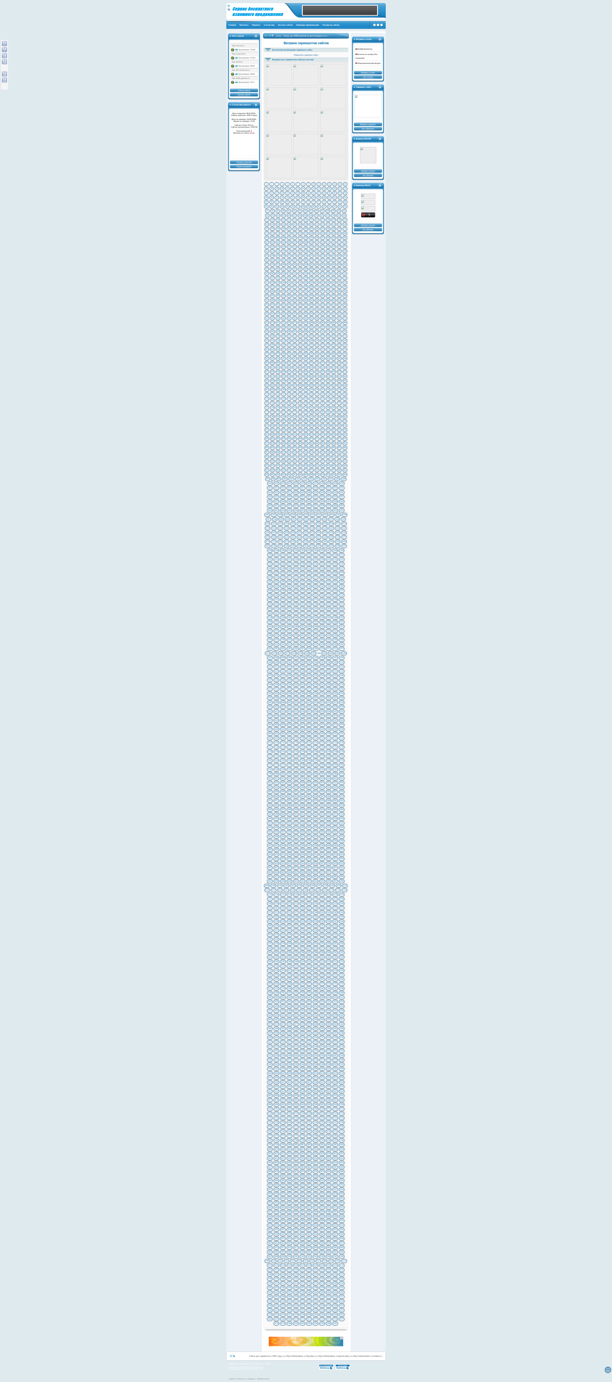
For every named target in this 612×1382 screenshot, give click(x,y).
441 (344, 309)
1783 (322, 765)
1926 (315, 818)
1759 (322, 756)
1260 (283, 573)
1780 (302, 765)
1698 (315, 734)
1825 (283, 783)
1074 (296, 506)
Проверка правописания (307, 25)
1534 (342, 671)
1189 (293, 546)
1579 (322, 689)
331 (317, 278)
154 (333, 224)
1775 (270, 765)
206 (289, 242)
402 (294, 300)
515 (339, 331)
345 (311, 282)
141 (344, 220)
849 (278, 434)
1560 (276, 684)
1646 (289, 716)
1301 (315, 586)
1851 (296, 792)
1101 (312, 515)
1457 (315, 644)
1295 (276, 586)
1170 (337, 537)
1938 (315, 823)
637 (266, 372)
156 (344, 224)
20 (282, 188)
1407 (303, 626)
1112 (300, 519)
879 (278, 443)
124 (333, 215)
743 (272, 403)
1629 (335, 707)
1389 (342, 617)
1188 (286, 546)
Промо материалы (244, 166)
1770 (315, 760)
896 (289, 448)
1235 (276, 564)
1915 (322, 814)
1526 (289, 671)
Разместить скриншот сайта (306, 55)
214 (333, 242)
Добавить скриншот (368, 124)
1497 (335, 658)
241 (317, 251)
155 (339, 224)
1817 (309, 778)
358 (300, 287)
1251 (302, 568)
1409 (316, 626)
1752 (276, 756)
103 (300, 211)
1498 (342, 658)
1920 (276, 818)
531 (344, 336)
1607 (270, 702)
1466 (296, 649)
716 (289, 394)
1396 (309, 622)
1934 (289, 823)
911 (289, 452)
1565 (309, 684)
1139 (306, 528)
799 (333, 416)
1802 (289, 774)
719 (305, 394)
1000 (285, 479)
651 (344, 372)
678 (328, 381)
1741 (283, 751)
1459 (329, 644)
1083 (276, 510)
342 (294, 282)
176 (289, 233)
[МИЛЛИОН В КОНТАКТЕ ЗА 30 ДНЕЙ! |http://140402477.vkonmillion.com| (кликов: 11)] (306, 75)
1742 (289, 751)
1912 (302, 814)
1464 (283, 649)
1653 (335, 716)
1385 (315, 617)
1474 (268, 653)
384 (278, 296)
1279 (329, 577)
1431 (302, 635)
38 (293, 193)
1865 (309, 796)
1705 (283, 738)
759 (278, 407)
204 (278, 242)
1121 (274, 524)
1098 (293, 515)
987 (294, 474)
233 (272, 251)
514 (333, 331)
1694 (289, 734)
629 (305, 367)
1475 (274, 653)
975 (311, 470)
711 (344, 390)
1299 (302, 586)
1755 (296, 756)
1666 (342, 720)
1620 (276, 707)
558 (328, 345)
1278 (322, 577)
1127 (312, 524)
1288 (309, 582)
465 (311, 318)
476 (289, 322)
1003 (304, 479)
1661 (309, 720)
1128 (318, 524)
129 (278, 220)
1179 (312, 541)
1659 (296, 720)
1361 (315, 608)
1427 (276, 635)
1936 (302, 823)
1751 (270, 756)
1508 (329, 662)
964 (333, 465)
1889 (309, 805)
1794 (315, 769)
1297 (289, 586)
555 (311, 345)
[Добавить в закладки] (377, 26)
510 (311, 331)
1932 (276, 823)
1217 (315, 555)
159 (278, 229)
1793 (309, 769)
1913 (309, 814)
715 (283, 394)
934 (333, 457)
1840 (302, 787)
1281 (342, 577)
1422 (322, 631)
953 (272, 465)
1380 (283, 617)
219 (278, 247)
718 (300, 394)
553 (300, 345)
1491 (296, 658)
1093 (342, 510)
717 (294, 394)
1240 (309, 564)
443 (272, 314)
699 (278, 390)
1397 (315, 622)
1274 (296, 577)
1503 (296, 662)
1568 (329, 684)
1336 (309, 600)
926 (289, 457)
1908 (276, 814)
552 (294, 345)
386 (289, 296)
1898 (289, 810)
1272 (283, 577)
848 (272, 434)
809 (305, 421)
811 (317, 421)
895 (283, 448)
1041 (315, 492)
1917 (335, 814)
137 (322, 220)
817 (266, 425)
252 (294, 255)
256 (317, 255)
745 (283, 403)
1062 (296, 501)
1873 (283, 801)
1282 (270, 582)
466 (317, 318)
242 (322, 251)
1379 (276, 617)
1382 (296, 617)
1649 (309, 716)
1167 (318, 537)
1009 (344, 479)
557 (322, 345)
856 (317, 434)
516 (344, 331)
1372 (309, 613)
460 (283, 318)
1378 (270, 617)
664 (333, 376)
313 (300, 273)
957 (294, 465)
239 (305, 251)
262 (266, 260)
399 (278, 300)
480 (311, 322)
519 (278, 336)
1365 (342, 608)
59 (319, 197)
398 (272, 300)
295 (283, 269)
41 (308, 193)
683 (272, 385)
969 (278, 470)
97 (267, 211)
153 (328, 224)
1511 (270, 667)
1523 (270, 671)
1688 (329, 729)
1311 (302, 591)
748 (300, 403)
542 (322, 340)
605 (339, 358)
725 (339, 394)
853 (300, 434)
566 (289, 349)
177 (294, 233)
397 (266, 300)
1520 (329, 667)
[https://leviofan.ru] (368, 208)
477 (294, 322)
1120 (267, 524)
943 (300, 461)
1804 (302, 774)
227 (322, 247)
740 (339, 398)
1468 (309, 649)
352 (266, 287)
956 (289, 465)
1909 (283, 814)
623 (272, 367)
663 (328, 376)
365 (339, 287)
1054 (322, 497)
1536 (276, 675)
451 (317, 314)
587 (322, 354)
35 (277, 193)
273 (328, 260)
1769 (309, 760)
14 (335, 184)
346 (317, 282)
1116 (324, 519)
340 (283, 282)
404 (305, 300)
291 (344, 264)
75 (319, 202)
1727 (270, 747)
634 (333, 367)
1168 (325, 537)
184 (333, 233)
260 (339, 255)
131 (289, 220)
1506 (315, 662)
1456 (309, 644)
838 (300, 430)
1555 (322, 680)
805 (283, 421)
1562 (289, 684)
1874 (289, 801)
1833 (335, 783)
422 (322, 305)
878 (272, 443)
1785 (335, 765)
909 (278, 452)
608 (272, 363)
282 (294, 264)
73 (308, 202)
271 (317, 260)
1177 (299, 541)
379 (333, 291)
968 (272, 470)
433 (300, 309)
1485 (337, 653)
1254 (322, 568)
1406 (296, 626)
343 (300, 282)
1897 (283, 810)
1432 (309, 635)
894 (278, 448)
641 (289, 372)
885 (311, 443)
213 (328, 242)
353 (272, 287)
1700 (329, 734)
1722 (315, 743)
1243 (329, 564)
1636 (302, 711)
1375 (329, 613)
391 (317, 296)
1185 (267, 546)
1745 (309, 751)
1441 (289, 640)
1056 (335, 497)
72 (303, 202)
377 (322, 291)
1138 (299, 528)
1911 (296, 814)
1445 (315, 640)
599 (305, 358)
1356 (283, 608)
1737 (335, 747)
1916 (329, 814)
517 (266, 336)
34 (272, 193)
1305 (342, 586)
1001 (291, 479)
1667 (270, 725)
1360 (309, 608)
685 (283, 385)
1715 (270, 743)
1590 (315, 693)
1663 (322, 720)
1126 (306, 524)
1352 (335, 604)
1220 (335, 555)
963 (328, 465)
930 (311, 457)
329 (305, 278)
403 (300, 300)
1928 (329, 818)
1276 (309, 577)
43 (319, 193)
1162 (286, 537)
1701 (335, 734)
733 (300, 398)
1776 (276, 765)
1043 (329, 492)
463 (300, 318)
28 (324, 188)
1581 (335, 689)
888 (328, 443)
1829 (309, 783)
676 (317, 381)
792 (294, 416)
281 (289, 264)
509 (305, 331)
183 (328, 233)
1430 (296, 635)
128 (272, 220)
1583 (270, 693)
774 (278, 412)
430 (283, 309)
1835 (270, 787)
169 (333, 229)
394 (333, 296)
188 (272, 238)
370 (283, 291)
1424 (335, 631)
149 (305, 224)
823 (300, 425)
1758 (315, 756)
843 (328, 430)
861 (344, 434)
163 (300, 229)
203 (272, 242)
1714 (342, 738)
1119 (343, 519)
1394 (296, 622)
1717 (283, 743)
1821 (335, 778)
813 (328, 421)
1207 (328, 550)
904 (333, 448)
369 (278, 291)
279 (278, 264)
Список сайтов (244, 90)
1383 (302, 617)
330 (311, 278)
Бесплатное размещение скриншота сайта (292, 50)
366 (344, 287)
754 (333, 403)
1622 (289, 707)
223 (300, 247)
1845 (335, 787)
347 (322, 282)
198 (328, 238)
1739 (270, 751)
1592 (329, 693)
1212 (283, 555)
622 (266, 367)
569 (305, 349)
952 (266, 465)
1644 (276, 716)
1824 (276, 783)
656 (289, 376)
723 (328, 394)
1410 (322, 626)
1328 (335, 595)
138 (328, 220)
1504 (302, 662)
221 (289, 247)
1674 (315, 725)
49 (266, 197)
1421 (315, 631)
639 (278, 372)
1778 (289, 765)
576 (344, 349)
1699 (322, 734)
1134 (274, 528)
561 (344, 345)
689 (305, 385)
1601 (309, 698)
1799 (270, 774)
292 (266, 269)
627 (294, 367)
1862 (289, 796)
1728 (276, 747)
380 (339, 291)
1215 (302, 555)
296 (289, 269)
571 (317, 349)
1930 (342, 818)
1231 (329, 559)
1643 (270, 716)
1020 (335, 483)
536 (289, 340)
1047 (276, 497)
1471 (329, 649)
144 (278, 224)
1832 (329, 783)
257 (322, 255)
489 (278, 327)
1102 (319, 515)
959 (305, 465)
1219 (329, 555)
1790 (289, 769)
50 (272, 197)
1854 (315, 792)
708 (328, 390)
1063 (302, 501)
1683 (296, 729)
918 (328, 452)
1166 (312, 537)
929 (305, 457)
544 (333, 340)
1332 (283, 600)
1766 (289, 760)
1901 (309, 810)
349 (333, 282)
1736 (329, 747)
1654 (342, 716)
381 (344, 291)
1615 (322, 702)
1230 (322, 559)
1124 (293, 524)
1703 (270, 738)
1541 (309, 675)
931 (317, 457)
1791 (296, 769)
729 (278, 398)
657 (294, 376)
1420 (309, 631)
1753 (283, 756)
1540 (302, 675)
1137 (293, 528)
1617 (335, 702)
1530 (315, 671)
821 (289, 425)
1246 (270, 568)
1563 (296, 684)
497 (322, 327)
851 (289, 434)
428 (272, 309)
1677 (335, 725)
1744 (302, 751)
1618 (342, 702)
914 (305, 452)
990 (311, 474)
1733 (309, 747)
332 (322, 278)
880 (283, 443)
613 (300, 363)
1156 (331, 532)
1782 (315, 765)
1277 (315, 577)
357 (294, 287)
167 (322, 229)
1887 (296, 805)
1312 (309, 591)
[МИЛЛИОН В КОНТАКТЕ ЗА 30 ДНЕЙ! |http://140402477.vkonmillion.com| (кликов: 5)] (278, 167)
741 (344, 398)
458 (272, 318)
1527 (296, 671)
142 (266, 224)
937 (266, 461)
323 (272, 278)
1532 (329, 671)
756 (344, 403)
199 (333, 238)
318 (328, 273)
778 (300, 412)
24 (303, 188)
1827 (296, 783)
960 (311, 465)
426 (344, 305)
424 (333, 305)
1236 (283, 564)
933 (328, 457)
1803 (296, 774)
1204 (309, 550)
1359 (302, 608)
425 (339, 305)
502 (266, 331)
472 (266, 322)
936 (344, 457)
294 (278, 269)
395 (339, 296)
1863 (296, 796)
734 (305, 398)
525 (311, 336)
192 (294, 238)
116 (289, 215)
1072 (283, 506)
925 (283, 457)
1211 (276, 555)
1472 (335, 649)
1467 (302, 649)
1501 (283, 662)
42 (314, 193)
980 (339, 470)
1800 (276, 774)
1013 (289, 483)
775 (283, 412)
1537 (283, 675)
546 (344, 340)
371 (289, 291)
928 (300, 457)
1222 (270, 559)
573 (328, 349)
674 (305, 381)
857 (322, 434)
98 (272, 211)
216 (344, 242)
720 (311, 394)
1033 (342, 488)
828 (328, 425)
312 (294, 273)
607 (266, 363)
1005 (317, 479)
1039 (302, 492)
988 (300, 474)
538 (300, 340)
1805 (309, 774)
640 (283, 372)
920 (339, 452)
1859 (270, 796)
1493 (309, 658)
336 (344, 278)
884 (305, 443)
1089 (315, 510)
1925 (309, 818)
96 (345, 206)
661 (317, 376)
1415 (276, 631)
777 (294, 412)
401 (289, 300)
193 (300, 238)
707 (322, 390)
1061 (289, 501)
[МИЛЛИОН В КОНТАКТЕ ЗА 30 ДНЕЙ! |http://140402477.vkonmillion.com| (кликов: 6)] (333, 121)
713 (272, 394)
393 (328, 296)
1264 (309, 573)
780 (311, 412)
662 (322, 376)
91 (319, 206)
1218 (322, 555)
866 (289, 439)
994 (333, 474)
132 (294, 220)
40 (303, 193)
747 (294, 403)
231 (344, 247)
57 (308, 197)
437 (322, 309)
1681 (283, 729)
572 (322, 349)
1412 (335, 626)
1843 (322, 787)
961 (317, 465)
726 (344, 394)
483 (328, 322)
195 (311, 238)
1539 (296, 675)
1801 (283, 774)
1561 (283, 684)
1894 (342, 805)
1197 (344, 546)
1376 (335, 613)
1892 (329, 805)
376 (317, 291)
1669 (283, 725)
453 (328, 314)
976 (317, 470)
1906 (342, 810)
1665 (335, 720)
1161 (280, 537)
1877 (309, 801)
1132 (344, 524)
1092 (335, 510)
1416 (283, 631)
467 (322, 318)
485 (339, 322)
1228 (309, 559)
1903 (322, 810)
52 (282, 197)
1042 (322, 492)
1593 (335, 693)
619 (333, 363)
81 (266, 206)
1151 (299, 532)
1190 (299, 546)
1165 (306, 537)
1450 (270, 644)
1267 (329, 573)
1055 (329, 497)
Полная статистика (244, 162)
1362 (322, 608)
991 (317, 474)
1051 (302, 497)
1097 (287, 515)
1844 (329, 787)
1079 (329, 506)
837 (294, 430)
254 (305, 255)
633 (328, 367)
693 (328, 385)
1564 (302, 684)
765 (311, 407)
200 (339, 238)
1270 (270, 577)
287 (322, 264)
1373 (315, 613)
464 (305, 318)
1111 (293, 519)
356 (289, 287)
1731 (296, 747)
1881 (335, 801)
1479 (300, 653)
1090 (322, 510)
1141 (318, 528)
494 (305, 327)
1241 (315, 564)
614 (305, 363)
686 (289, 385)
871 (317, 439)
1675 (322, 725)
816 (344, 421)
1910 (289, 814)
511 (317, 331)
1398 (322, 622)
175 (283, 233)
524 (305, 336)
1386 (322, 617)
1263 (302, 573)
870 (311, 439)
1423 (329, 631)
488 (272, 327)
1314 (322, 591)
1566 (315, 684)
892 (266, 448)
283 (300, 264)
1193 (318, 546)
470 (339, 318)
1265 (315, 573)
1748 (329, 751)
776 (289, 412)
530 (339, 336)
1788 (276, 769)
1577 (309, 689)
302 (322, 269)
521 (289, 336)
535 (283, 340)
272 (322, 260)
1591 (322, 693)
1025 (289, 488)
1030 (322, 488)
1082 (270, 510)
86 (293, 206)
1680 (276, 729)
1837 (283, 787)
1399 (329, 622)
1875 (296, 801)
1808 (329, 774)
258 (328, 255)
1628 (329, 707)
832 (266, 430)
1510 (342, 662)
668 (272, 381)
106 (316, 211)
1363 (329, 608)
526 (317, 336)
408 (328, 300)
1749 (335, 751)
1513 (283, 667)
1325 (315, 595)
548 (272, 345)
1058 (270, 501)
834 (278, 430)
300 (311, 269)
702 (294, 390)
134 (305, 220)
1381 (289, 617)
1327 (329, 595)
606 (344, 358)
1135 (280, 528)
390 (311, 296)
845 (339, 430)
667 (266, 381)
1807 (322, 774)
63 (340, 197)
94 (335, 206)
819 (278, 425)
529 (333, 336)
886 (317, 443)
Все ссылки (368, 77)
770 (339, 407)
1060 (283, 501)
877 (266, 443)
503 (272, 331)
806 (289, 421)
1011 (276, 483)
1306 (270, 591)
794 (305, 416)
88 (303, 206)
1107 (268, 519)
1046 (270, 497)
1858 (342, 792)
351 (344, 282)
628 (300, 367)
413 (272, 305)
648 (328, 372)
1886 (289, 805)
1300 (309, 586)
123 (327, 215)
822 (294, 425)
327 (294, 278)
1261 (289, 573)
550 (283, 345)
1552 (302, 680)
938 (272, 461)
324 (278, 278)
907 (266, 452)
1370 (296, 613)
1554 (315, 680)
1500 (276, 662)
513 (328, 331)
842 (322, 430)
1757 (309, 756)
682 (266, 385)
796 (317, 416)
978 (328, 470)
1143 (331, 528)
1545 (335, 675)
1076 (309, 506)
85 (287, 206)
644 (305, 372)
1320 (283, 595)
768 (328, 407)
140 (339, 220)
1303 (329, 586)
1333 (289, 600)
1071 (276, 506)
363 (328, 287)
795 (311, 416)
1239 (302, 564)
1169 (331, 537)
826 (317, 425)
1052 (309, 497)
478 (300, 322)
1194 (325, 546)
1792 (302, 769)
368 (272, 291)
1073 (289, 506)
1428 (283, 635)
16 (345, 184)
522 (294, 336)
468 (328, 318)
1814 (289, 778)
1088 (309, 510)
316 (316, 273)
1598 (289, 698)
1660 (302, 720)
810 (311, 421)
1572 (276, 689)
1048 (283, 497)
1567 (322, 684)
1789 (283, 769)
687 (294, 385)
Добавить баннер (368, 171)
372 (294, 291)
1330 (270, 600)
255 (311, 255)
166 (317, 229)
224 (305, 247)
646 (317, 372)
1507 (322, 662)
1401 (342, 622)
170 (339, 229)
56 (303, 197)
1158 (344, 532)
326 (289, 278)
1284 (283, 582)
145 (283, 224)
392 (322, 296)
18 (272, 188)
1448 (335, 640)
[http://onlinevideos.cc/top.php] (368, 215)
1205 (315, 550)
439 (333, 309)
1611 (296, 702)
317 (322, 273)
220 (283, 247)
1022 (270, 488)
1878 (315, 801)
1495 (322, 658)
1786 (342, 765)
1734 (315, 747)
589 (333, 354)
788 (272, 416)
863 (272, 439)
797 (322, 416)
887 (322, 443)
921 (344, 452)
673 (300, 381)
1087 (302, 510)
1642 (342, 711)
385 (283, 296)
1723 (322, 743)
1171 (344, 537)
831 (344, 425)
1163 (293, 537)
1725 (335, 743)
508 (300, 331)
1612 (302, 702)
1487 (270, 658)
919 (333, 452)
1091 (329, 510)
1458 (322, 644)
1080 (335, 506)
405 (311, 300)
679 (333, 381)
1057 (342, 497)
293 (272, 269)
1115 (318, 519)
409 (333, 300)
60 (324, 197)
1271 (276, 577)
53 (287, 197)
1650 (315, 716)
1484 (331, 653)
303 (328, 269)
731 (289, 398)
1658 (289, 720)
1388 (335, 617)
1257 (342, 568)
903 (328, 448)
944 (305, 461)
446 (289, 314)
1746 (315, 751)
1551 (296, 680)
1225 (289, 559)
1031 (329, 488)
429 (278, 309)
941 (289, 461)
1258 (270, 573)
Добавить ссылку (368, 73)
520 (283, 336)
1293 (342, 582)
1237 (289, 564)
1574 (289, 689)
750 (311, 403)
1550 (289, 680)
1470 (322, 649)
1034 (270, 492)
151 (317, 224)
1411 (329, 626)
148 (300, 224)
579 (278, 354)
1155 (325, 532)
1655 (270, 720)
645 (311, 372)
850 (283, 434)
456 (344, 314)
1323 (302, 595)
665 (339, 376)
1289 (315, 582)
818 (272, 425)
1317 (342, 591)
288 (328, 264)
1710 (316, 738)
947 (322, 461)
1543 (322, 675)
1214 (296, 555)
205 (283, 242)
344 (305, 282)
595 (283, 358)
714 (278, 394)
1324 (309, 595)
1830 (315, 783)
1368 (283, 613)
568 (300, 349)
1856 (329, 792)
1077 (315, 506)
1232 (335, 559)
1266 (322, 573)
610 (283, 363)
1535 (270, 675)
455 (339, 314)
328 (300, 278)
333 (328, 278)
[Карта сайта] (381, 26)
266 (289, 260)
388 (300, 296)
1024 (283, 488)
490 (283, 327)
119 (305, 215)
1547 (270, 680)
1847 (270, 792)
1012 (283, 483)
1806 (315, 774)
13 (329, 184)
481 (317, 322)
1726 (342, 743)
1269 (342, 573)
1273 (289, 577)
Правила (256, 25)
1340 (335, 600)
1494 (315, 658)
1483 (324, 653)
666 (344, 376)
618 (328, 363)
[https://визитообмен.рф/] (368, 155)
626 (289, 367)
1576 (302, 689)
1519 (322, 667)
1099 (300, 515)
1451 (276, 644)
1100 (306, 515)
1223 (276, 559)
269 (305, 260)
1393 (289, 622)
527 (322, 336)
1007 (330, 479)
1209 (341, 550)
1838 (289, 787)
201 (344, 238)
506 (289, 331)
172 (266, 233)
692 (322, 385)
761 (289, 407)
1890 (315, 805)
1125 (299, 524)
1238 (296, 564)
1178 (306, 541)
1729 (283, 747)
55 (298, 197)
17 (266, 188)
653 (272, 376)
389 (305, 296)
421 (317, 305)
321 (344, 273)
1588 (302, 693)
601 (317, 358)
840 (311, 430)
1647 (296, 716)
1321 (289, 595)
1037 (289, 492)
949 (333, 461)
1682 (289, 729)
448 (300, 314)
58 (314, 197)
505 (283, 331)
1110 (287, 519)
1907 (270, 814)
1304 (335, 586)
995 (339, 474)
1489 (283, 658)
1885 (283, 805)
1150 (293, 532)
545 (339, 340)
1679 (270, 729)
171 (344, 229)
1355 (276, 608)
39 (298, 193)
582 (294, 354)
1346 (296, 604)
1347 (302, 604)
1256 (335, 568)
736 (317, 398)
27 (319, 188)
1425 (342, 631)
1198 (270, 550)
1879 (322, 801)
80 (345, 202)
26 (314, 188)
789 (278, 416)
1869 (335, 796)
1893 (335, 805)
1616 (329, 702)
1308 (283, 591)
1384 (309, 617)
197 (322, 238)
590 (339, 354)
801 (344, 416)
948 (328, 461)
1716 (276, 743)
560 (339, 345)
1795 (322, 769)
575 (339, 349)
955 (283, 465)
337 (266, 282)
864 (278, 439)
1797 (335, 769)
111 (344, 211)
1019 (329, 483)
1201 (289, 550)
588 (328, 354)
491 (289, 327)
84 (282, 206)
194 (305, 238)
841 (317, 430)
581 (289, 354)
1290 (322, 582)
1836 (276, 787)
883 (300, 443)
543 (328, 340)
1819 (322, 778)
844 (333, 430)
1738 (342, 747)
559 (333, 345)
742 (266, 403)
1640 (329, 711)
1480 (307, 653)
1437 (342, 635)
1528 (302, 671)
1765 (283, 760)
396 (344, 296)
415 (283, 305)
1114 (312, 519)
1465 (289, 649)
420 (311, 305)
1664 (329, 720)
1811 (270, 778)
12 (324, 184)
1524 (276, 671)
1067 (329, 501)
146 (289, 224)
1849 (283, 792)
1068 (335, 501)
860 (339, 434)
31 (340, 188)
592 (266, 358)
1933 (283, 823)
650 (339, 372)
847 (266, 434)
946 (317, 461)
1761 (335, 756)
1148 (280, 532)
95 (340, 206)
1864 (302, 796)
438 (328, 309)
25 (308, 188)
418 (300, 305)
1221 (342, 555)
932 (322, 457)
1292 (335, 582)
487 (266, 327)
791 (289, 416)
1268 (335, 573)
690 (311, 385)
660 (311, 376)
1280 (335, 577)
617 (322, 363)
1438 (270, 640)
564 (278, 349)
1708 (303, 738)
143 (272, 224)
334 (333, 278)
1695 (296, 734)
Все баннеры (368, 175)
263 (272, 260)
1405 (289, 626)
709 (333, 390)
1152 (306, 532)
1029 (315, 488)
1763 (270, 760)
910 (283, 452)
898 (300, 448)
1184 (344, 541)
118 (300, 215)
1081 (342, 506)
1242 (322, 564)
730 (283, 398)
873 (328, 439)
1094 (267, 515)
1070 (270, 506)
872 (322, 439)
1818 (315, 778)
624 (278, 367)
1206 (322, 550)
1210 (270, 555)
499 (333, 327)
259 (333, 255)
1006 (324, 479)
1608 (276, 702)
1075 (302, 506)
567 (294, 349)
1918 (342, 814)
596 (289, 358)
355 (283, 287)
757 (266, 407)
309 (278, 273)
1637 (309, 711)
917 (322, 452)
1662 (315, 720)
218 (272, 247)
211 (317, 242)
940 (283, 461)
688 (300, 385)
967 (266, 470)
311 (289, 273)
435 (311, 309)
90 (314, 206)
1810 (342, 774)
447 (294, 314)
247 (266, 255)
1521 (335, 667)
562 (266, 349)
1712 (329, 738)
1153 (312, 532)
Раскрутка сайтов (331, 25)
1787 (270, 769)
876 (344, 439)
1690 (342, 729)
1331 (276, 600)
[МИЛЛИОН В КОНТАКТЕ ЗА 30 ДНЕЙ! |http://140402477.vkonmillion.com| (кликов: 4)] (333, 167)
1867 (322, 796)
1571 (270, 689)
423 (328, 305)
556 (317, 345)
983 (272, 474)
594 (278, 358)
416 (289, 305)
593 (272, 358)
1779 (296, 765)
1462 (270, 649)
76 (324, 202)
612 (294, 363)
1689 (335, 729)
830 (339, 425)
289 (333, 264)
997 (267, 479)
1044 (335, 492)
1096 (280, 515)
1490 (289, 658)
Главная (232, 25)
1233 (342, 559)
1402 (270, 626)
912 (294, 452)
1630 (342, 707)
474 (278, 322)
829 (333, 425)
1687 (322, 729)
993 (328, 474)
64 (345, 197)
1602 (315, 698)
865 (283, 439)
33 (266, 193)
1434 (322, 635)
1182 (331, 541)
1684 (302, 729)
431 (289, 309)
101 (288, 211)
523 (300, 336)
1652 (329, 716)
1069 (342, 501)
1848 (276, 792)
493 (300, 327)
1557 (335, 680)
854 (305, 434)
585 (311, 354)
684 (278, 385)
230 (339, 247)
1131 (337, 524)
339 (278, 282)
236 (289, 251)
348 (328, 282)
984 (278, 474)
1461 (342, 644)
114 (278, 215)
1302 (322, 586)
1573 (283, 689)
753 (328, 403)
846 (344, 430)
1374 (322, 613)
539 (305, 340)
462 (294, 318)
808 (300, 421)
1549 (283, 680)
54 (293, 197)
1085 (289, 510)
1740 (276, 751)
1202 (296, 550)
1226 (296, 559)
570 (311, 349)
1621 (283, 707)
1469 (315, 649)
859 (333, 434)
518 (272, 336)
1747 (322, 751)
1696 (302, 734)
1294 (270, 586)
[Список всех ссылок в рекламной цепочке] (228, 10)
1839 (296, 787)
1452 (283, 644)
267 (294, 260)
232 (266, 251)
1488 (276, 658)
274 (333, 260)
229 (333, 247)
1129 (325, 524)
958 (300, 465)
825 (311, 425)
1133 (267, 528)
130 (283, 220)
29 (329, 188)
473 (272, 322)
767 (322, 407)
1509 (335, 662)
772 (266, 412)
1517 (309, 667)
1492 (302, 658)
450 (311, 314)
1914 (315, 814)
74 (314, 202)
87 (298, 206)
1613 (309, 702)
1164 (299, 537)
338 (272, 282)
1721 (309, 743)
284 (305, 264)
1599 (296, 698)
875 (339, 439)
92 (324, 206)
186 (344, 233)
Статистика (269, 25)
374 (305, 291)
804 (278, 421)
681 (344, 381)
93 (329, 206)
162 (294, 229)
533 (272, 340)
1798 (342, 769)
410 (339, 300)
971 (289, 470)
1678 (342, 725)
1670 (289, 725)
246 (344, 251)
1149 (286, 532)
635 (339, 367)
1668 (276, 725)
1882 (342, 801)
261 (344, 255)
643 (300, 372)
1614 (315, 702)
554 (305, 345)
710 (339, 390)
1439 (276, 640)
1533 (335, 671)
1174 (280, 541)
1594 (342, 693)
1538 (289, 675)
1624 (302, 707)
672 (294, 381)
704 (305, 390)
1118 (337, 519)
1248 (283, 568)
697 (266, 390)
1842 (315, 787)
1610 (289, 702)
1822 (342, 778)
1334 (296, 600)
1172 (267, 541)
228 (328, 247)
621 (344, 363)
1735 (322, 747)
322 (266, 278)
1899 (296, 810)
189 (278, 238)
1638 (315, 711)
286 (317, 264)
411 (344, 300)
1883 (270, 805)
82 (272, 206)
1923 (296, 818)
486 (344, 322)
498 (328, 327)
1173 (274, 541)
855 (311, 434)
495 (311, 327)
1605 (335, 698)
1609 (283, 702)
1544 (329, 675)
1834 (342, 783)
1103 (325, 515)
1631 (270, 711)
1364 (335, 608)
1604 (329, 698)
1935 (296, 823)
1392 (283, 622)
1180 (318, 541)
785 (339, 412)
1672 (302, 725)
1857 (335, 792)
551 (289, 345)
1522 (342, 667)
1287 (302, 582)
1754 (289, 756)
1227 (302, 559)
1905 (335, 810)
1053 (315, 497)
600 (311, 358)
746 (289, 403)
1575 (296, 689)
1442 (296, 640)
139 (333, 220)
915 (311, 452)
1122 (280, 524)
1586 (289, 693)
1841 (309, 787)
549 (278, 345)
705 (311, 390)
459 (278, 318)
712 (266, 394)
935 (339, 457)
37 (287, 193)
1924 (302, 818)
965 (339, 465)
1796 (329, 769)
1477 (287, 653)
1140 (312, 528)
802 (266, 421)
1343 (276, 604)
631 (317, 367)
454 (333, 314)
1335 (302, 600)
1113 (306, 519)
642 (294, 372)
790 (283, 416)
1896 (276, 810)
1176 (293, 541)
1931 (270, 823)
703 (300, 390)
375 (311, 291)
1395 (302, 622)
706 (317, 390)
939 (278, 461)
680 (339, 381)
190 (283, 238)
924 (278, 457)
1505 (309, 662)
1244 (335, 564)
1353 (342, 604)
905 (339, 448)
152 (322, 224)
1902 (315, 810)
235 (283, 251)
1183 (337, 541)
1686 (315, 729)
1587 (296, 693)
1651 (322, 716)
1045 (342, 492)
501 (344, 327)
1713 (335, 738)
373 (300, 291)
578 (272, 354)
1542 (315, 675)
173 (272, 233)
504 (278, 331)
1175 (286, 541)
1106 (344, 515)
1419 (302, 631)
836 (289, 430)
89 (308, 206)
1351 (329, 604)
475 (283, 322)
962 (322, 465)
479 (305, 322)
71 (298, 202)
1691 (270, 734)
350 (339, 282)
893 (272, 448)
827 (322, 425)
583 (300, 354)
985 (283, 474)
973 (300, 470)
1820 (329, 778)
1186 (274, 546)
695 (339, 385)
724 (333, 394)
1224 (283, 559)
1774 (342, 760)
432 (294, 309)
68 (282, 202)
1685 (309, 729)
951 (344, 461)
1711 (322, 738)
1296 (283, 586)
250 (283, 255)
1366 (270, 613)
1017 (315, 483)
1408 (309, 626)
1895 (270, 810)
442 (266, 314)
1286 (296, 582)
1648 (302, 716)
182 (322, 233)
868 (300, 439)
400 (283, 300)
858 (328, 434)
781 (317, 412)
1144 (337, 528)
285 (311, 264)
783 (328, 412)
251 (289, 255)
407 (322, 300)
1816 (302, 778)
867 (294, 439)
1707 (296, 738)
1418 (296, 631)
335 (339, 278)
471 (344, 318)
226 (317, 247)
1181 (325, 541)
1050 (296, 497)
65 (266, 202)
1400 (335, 622)
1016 (309, 483)
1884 (276, 805)
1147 (274, 532)
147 (294, 224)
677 (322, 381)
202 (266, 242)
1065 (315, 501)
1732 (302, 747)
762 (294, 407)
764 (305, 407)
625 (283, 367)
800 (339, 416)
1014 (296, 483)
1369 (289, 613)
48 (345, 193)
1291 (329, 582)
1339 (329, 600)
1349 (315, 604)
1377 (342, 613)
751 (317, 403)
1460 (335, 644)
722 (322, 394)
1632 (276, 711)
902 (322, 448)
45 (329, 193)
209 (305, 242)
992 (322, 474)
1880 (329, 801)
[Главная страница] (374, 26)
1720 (302, 743)
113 (272, 215)
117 (294, 215)
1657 (283, 720)
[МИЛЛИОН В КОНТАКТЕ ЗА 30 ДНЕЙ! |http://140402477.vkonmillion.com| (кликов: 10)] (306, 98)
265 (283, 260)
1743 (296, 751)
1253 (315, 568)
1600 (302, 698)
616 (316, 363)
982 (266, 474)
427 (266, 309)
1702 (342, 734)
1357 (289, 608)
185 (339, 233)
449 (305, 314)
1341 (342, 600)
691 (317, 385)
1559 (270, 684)
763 (300, 407)
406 (317, 300)
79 (340, 202)
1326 (322, 595)
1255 (329, 568)
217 (266, 247)
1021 (342, 483)
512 (322, 331)
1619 (270, 707)
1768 (302, 760)
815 (339, 421)
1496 (329, 658)
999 (278, 479)
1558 (342, 680)
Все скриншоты (368, 129)
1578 (315, 689)
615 (311, 363)
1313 (315, 591)
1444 (309, 640)
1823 (270, 783)
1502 (289, 662)
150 (311, 224)
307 (266, 273)
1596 (276, 698)
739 (333, 398)
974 (305, 470)
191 (289, 238)
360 (311, 287)
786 (344, 412)
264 (278, 260)
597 (294, 358)
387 (294, 296)
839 (305, 430)
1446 (322, 640)
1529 (309, 671)
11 (319, 184)
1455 (302, 644)
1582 (342, 689)
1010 (270, 483)
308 (272, 273)
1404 (283, 626)
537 (294, 340)
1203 (302, 550)
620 (339, 363)
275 (339, 260)
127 (266, 220)
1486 (344, 653)
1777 (283, 765)
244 (333, 251)
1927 (322, 818)
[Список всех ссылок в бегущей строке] (273, 36)
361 (317, 287)
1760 (329, 756)
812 (322, 421)
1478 (294, 653)
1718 (289, 743)
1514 (289, 667)
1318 (270, 595)
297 (294, 269)
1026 (296, 488)
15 (340, 184)
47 (340, 193)
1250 (296, 568)
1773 (335, 760)
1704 (276, 738)
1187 (280, 546)
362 (322, 287)
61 (329, 197)
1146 (267, 532)
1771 (322, 760)
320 (339, 273)
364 (333, 287)
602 (322, 358)
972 (294, 470)
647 (322, 372)
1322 (296, 595)
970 (283, 470)
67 (277, 202)
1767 (296, 760)
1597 (283, 698)
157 (266, 229)
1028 (309, 488)
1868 (329, 796)
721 (317, 394)
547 (266, 345)
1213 (289, 555)
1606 (342, 698)
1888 (302, 805)
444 (278, 314)
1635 (296, 711)
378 (328, 291)
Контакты (244, 25)
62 (335, 197)
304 (333, 269)
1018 (322, 483)
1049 (289, 497)
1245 (342, 564)
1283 (276, 582)
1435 (329, 635)
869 (305, 439)
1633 (283, 711)
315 (311, 273)
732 (294, 398)
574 (333, 349)
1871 (270, 801)
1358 (296, 608)
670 (283, 381)
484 (333, 322)
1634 (289, 711)
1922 (289, 818)
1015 (302, 483)
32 (345, 188)
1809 (335, 774)
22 (293, 188)
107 (322, 211)
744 (278, 403)
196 (317, 238)
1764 (276, 760)
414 (278, 305)
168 (328, 229)
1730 (289, 747)
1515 (296, 667)
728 (272, 398)
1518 (315, 667)
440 (339, 309)
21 (287, 188)
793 (300, 416)
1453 (289, 644)
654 (278, 376)
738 (328, 398)
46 (335, 193)
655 (283, 376)
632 (322, 367)
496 (317, 327)
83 (277, 206)
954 (278, 465)
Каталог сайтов (285, 25)
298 (300, 269)
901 (317, 448)
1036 (283, 492)
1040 (309, 492)
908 (272, 452)
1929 (335, 818)
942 (294, 461)
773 (272, 412)
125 (338, 215)
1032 (335, 488)
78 (335, 202)
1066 (322, 501)
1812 (276, 778)
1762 (342, 756)
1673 (309, 725)
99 (278, 211)
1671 (296, 725)
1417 (289, 631)
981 (344, 470)
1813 (283, 778)
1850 (289, 792)
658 (300, 376)
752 (322, 403)
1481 (313, 653)
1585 (283, 693)
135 (311, 220)
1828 (302, 783)
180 (311, 233)
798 (328, 416)
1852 (302, 792)
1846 (342, 787)
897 (294, 448)
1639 (322, 711)
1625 (309, 707)
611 (289, 363)
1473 (342, 649)
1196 (337, 546)
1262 (296, 573)
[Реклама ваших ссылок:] (368, 106)
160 (283, 229)
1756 (302, 756)
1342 (270, 604)
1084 (283, 510)
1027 (302, 488)
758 (272, 407)
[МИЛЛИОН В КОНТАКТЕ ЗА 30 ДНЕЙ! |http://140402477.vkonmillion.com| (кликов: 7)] (278, 121)
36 (282, 193)
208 (300, 242)
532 (266, 340)
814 (333, 421)
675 (311, 381)
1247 (276, 568)
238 (300, 251)
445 (283, 314)
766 (317, 407)
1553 (309, 680)
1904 (329, 810)
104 (305, 211)
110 (339, 211)
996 (344, 474)
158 (272, 229)
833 (272, 430)
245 (339, 251)
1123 (286, 524)
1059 (276, 501)
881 (289, 443)
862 (266, 439)
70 (293, 202)
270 (311, 260)
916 (316, 452)
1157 (337, 532)
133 (300, 220)
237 (294, 251)
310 (283, 273)
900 (311, 448)
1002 (298, 479)
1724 (329, 743)
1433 (315, 635)
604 (333, 358)
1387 (329, 617)
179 (305, 233)
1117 (331, 519)
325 (283, 278)
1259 (276, 573)
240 (311, 251)
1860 (276, 796)
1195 (331, 546)
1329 (342, 595)
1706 (289, 738)
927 (294, 457)
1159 (267, 537)
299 (305, 269)
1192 (312, 546)
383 (272, 296)
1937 (309, 823)
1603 (322, 698)
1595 (270, 698)
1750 (342, 751)
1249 (289, 568)
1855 (322, 792)
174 (278, 233)
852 (294, 434)
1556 (329, 680)
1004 (311, 479)
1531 (322, 671)
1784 (329, 765)
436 (317, 309)
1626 (315, 707)
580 (283, 354)
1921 (283, 818)
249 (278, 255)
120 (310, 215)
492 (294, 327)
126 (344, 215)
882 (294, 443)
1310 (296, 591)
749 (305, 403)
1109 (281, 519)
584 (305, 354)
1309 (289, 591)
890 (339, 443)
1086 (296, 510)
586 (317, 354)
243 (328, 251)
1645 (283, 716)
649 (333, 372)
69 (287, 202)
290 (339, 264)
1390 (270, 622)
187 (266, 238)
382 (266, 296)
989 (305, 474)
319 (333, 273)
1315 (329, 591)
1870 (342, 796)
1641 (335, 711)
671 (289, 381)
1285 (289, 582)
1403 (276, 626)
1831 (322, 783)
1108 (275, 519)
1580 (329, 689)
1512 (276, 667)
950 (339, 461)
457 (266, 318)
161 (289, 229)
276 (344, 260)
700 (283, 390)
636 (344, 367)
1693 (283, 734)
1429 (289, 635)
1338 (322, 600)
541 (317, 340)
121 (316, 215)
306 (344, 269)
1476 (281, 653)
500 (339, 327)
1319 (276, 595)
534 (278, 340)
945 (311, 461)
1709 (309, 738)
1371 (302, 613)
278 (272, 264)
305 (339, 269)
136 (317, 220)
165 (311, 229)
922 (266, 457)
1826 (289, 783)
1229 (315, 559)
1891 (322, 805)
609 (278, 363)
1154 (318, 532)
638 (272, 372)
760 (283, 407)
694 (333, 385)
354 (278, 287)
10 (314, 184)
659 (305, 376)
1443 (302, 640)
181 (317, 233)
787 (266, 416)
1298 (296, 586)
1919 (270, 818)
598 (300, 358)
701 (289, 390)
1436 (335, 635)
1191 (306, 546)
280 (283, 264)
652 (266, 376)
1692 (276, 734)
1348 (309, 604)
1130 (331, 524)
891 (344, 443)
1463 (276, 649)
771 (344, 407)
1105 (338, 515)
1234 (270, 564)
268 (300, 260)
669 (278, 381)
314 (305, 273)
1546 (342, 675)
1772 (329, 760)
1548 (276, 680)
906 (344, 448)
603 (328, 358)
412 (266, 305)
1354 (270, 608)
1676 (329, 725)
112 (267, 215)
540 (311, 340)
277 (266, 264)
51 (277, 197)
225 (311, 247)
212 (322, 242)
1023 (276, 488)
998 (273, 479)
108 (327, 211)
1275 (302, 577)
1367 (276, 613)
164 (305, 229)
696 (344, 385)
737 (322, 398)
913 (300, 452)
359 (305, 287)
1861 (283, 796)
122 (322, 215)
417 (294, 305)
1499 (270, 662)
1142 (325, 528)
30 (335, 188)
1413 (342, 626)
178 (300, 233)
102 (294, 211)
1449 (342, 640)
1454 (296, 644)
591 (344, 354)
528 (328, 336)
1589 (309, 693)
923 (272, 457)
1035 (276, 492)
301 (317, 269)
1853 (309, 792)
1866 (315, 796)
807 (294, 421)
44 (324, 193)
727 (266, 398)
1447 (329, 640)
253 (300, 255)
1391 (276, 622)
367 (266, 291)
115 (283, 215)
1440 (283, 640)
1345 (289, 604)
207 (294, 242)
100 (283, 211)
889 (333, 443)
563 (272, 349)
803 (272, 421)
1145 (344, 528)
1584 (276, 693)
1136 (286, 528)
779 (305, 412)
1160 (274, 537)
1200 (283, 550)
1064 (309, 501)
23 (298, 188)
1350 (322, 604)
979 (333, 470)
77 (329, 202)
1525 (283, 671)
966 (344, 465)
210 (311, 242)
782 (322, 412)
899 (305, 448)
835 (283, 430)
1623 (296, 707)
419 (305, 305)
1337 (315, 600)
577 (266, 354)
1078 (322, 506)
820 (283, 425)
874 (333, 439)
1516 (302, 667)
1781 (309, 765)
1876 (302, 801)
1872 (276, 801)
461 (289, 318)
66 (272, 202)
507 (294, 331)
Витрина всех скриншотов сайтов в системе (293, 60)
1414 (270, 631)
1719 (296, 743)
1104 (332, 515)
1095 (274, 515)
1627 (322, 707)
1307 (276, 591)
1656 (276, 720)
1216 (309, 555)
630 (311, 367)
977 (322, 470)
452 (322, 314)
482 (322, 322)
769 (333, 407)
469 (333, 318)
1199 (276, 550)
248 (272, 255)
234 (278, 251)
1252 (309, 568)
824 (305, 425)
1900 (302, 810)
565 (283, 349)
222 (294, 247)
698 (272, 390)
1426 (270, 635)
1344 (283, 604)
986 (289, 474)
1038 (296, 492)
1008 (337, 479)
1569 (335, 684)
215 (339, 242)
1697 (309, 734)
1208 (335, 550)
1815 (296, 778)
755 (339, 403)
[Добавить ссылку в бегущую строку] (270, 36)
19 (277, 188)
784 (333, 412)
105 (311, 211)
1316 (335, 591)
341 (289, 282)
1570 (342, 684)
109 (333, 211)
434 (305, 309)
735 (311, 398)
